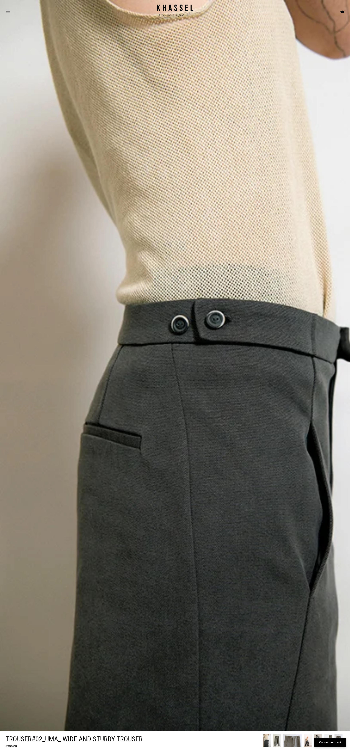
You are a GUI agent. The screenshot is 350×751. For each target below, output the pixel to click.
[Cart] (342, 11)
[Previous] (262, 742)
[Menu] (8, 12)
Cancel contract (330, 742)
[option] (266, 741)
